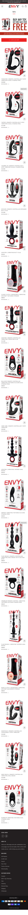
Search (3, 861)
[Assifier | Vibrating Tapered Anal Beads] (14, 451)
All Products (4, 856)
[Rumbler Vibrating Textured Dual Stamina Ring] (14, 800)
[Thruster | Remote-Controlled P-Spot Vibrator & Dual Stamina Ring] (14, 61)
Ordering (3, 883)
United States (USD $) (13, 898)
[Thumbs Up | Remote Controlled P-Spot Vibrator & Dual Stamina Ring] (14, 148)
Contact (3, 876)
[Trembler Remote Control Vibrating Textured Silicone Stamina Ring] (14, 583)
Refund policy (4, 868)
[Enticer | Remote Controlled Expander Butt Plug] (14, 191)
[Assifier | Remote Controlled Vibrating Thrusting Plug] (14, 320)
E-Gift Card (4, 859)
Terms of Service (5, 866)
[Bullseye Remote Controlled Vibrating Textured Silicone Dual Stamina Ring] (14, 363)
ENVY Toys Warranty (6, 878)
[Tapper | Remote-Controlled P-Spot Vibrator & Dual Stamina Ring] (14, 104)
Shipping (3, 888)
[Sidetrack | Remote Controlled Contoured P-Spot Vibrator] (14, 713)
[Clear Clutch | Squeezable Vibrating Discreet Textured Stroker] (14, 276)
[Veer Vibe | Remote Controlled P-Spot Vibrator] (14, 408)
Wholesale (3, 891)
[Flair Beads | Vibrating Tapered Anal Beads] (14, 626)
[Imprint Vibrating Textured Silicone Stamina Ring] (14, 495)
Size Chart (3, 864)
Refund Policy (4, 886)
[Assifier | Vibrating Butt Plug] (14, 234)
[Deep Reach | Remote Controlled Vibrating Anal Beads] (14, 756)
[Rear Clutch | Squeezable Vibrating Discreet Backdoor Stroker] (14, 670)
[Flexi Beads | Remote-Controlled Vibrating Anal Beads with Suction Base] (14, 538)
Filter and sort (15, 39)
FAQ (2, 881)
